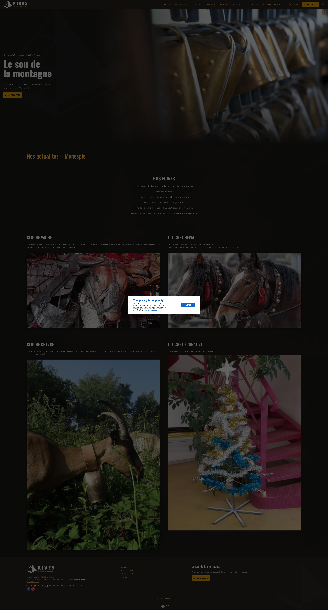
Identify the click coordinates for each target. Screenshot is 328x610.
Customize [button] (174, 305)
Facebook (154, 310)
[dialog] (164, 305)
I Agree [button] (188, 305)
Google (147, 310)
